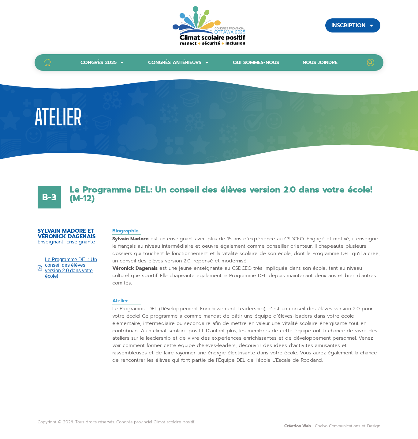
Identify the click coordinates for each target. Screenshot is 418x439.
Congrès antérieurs (174, 62)
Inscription (348, 25)
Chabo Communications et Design (347, 426)
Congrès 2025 (98, 62)
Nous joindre (320, 62)
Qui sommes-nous (256, 62)
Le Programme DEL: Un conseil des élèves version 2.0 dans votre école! (71, 268)
